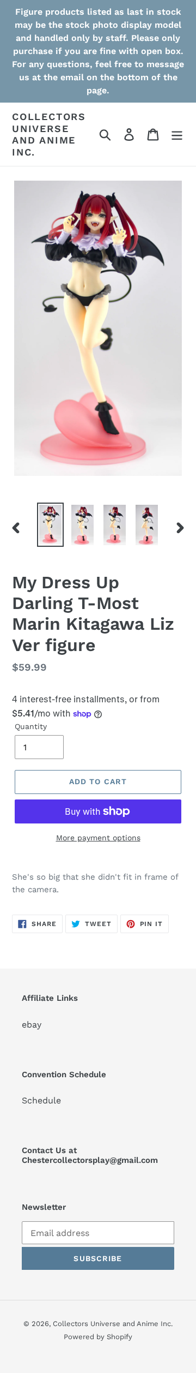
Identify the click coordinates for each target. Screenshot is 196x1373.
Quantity (31, 726)
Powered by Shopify (98, 1337)
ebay (31, 1024)
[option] (50, 525)
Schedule (41, 1100)
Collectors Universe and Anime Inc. (49, 134)
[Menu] (177, 134)
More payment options (98, 837)
